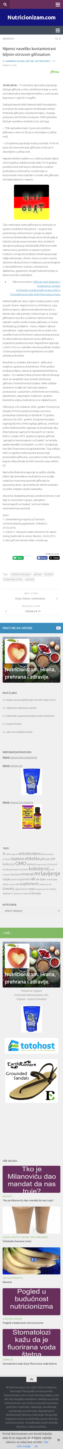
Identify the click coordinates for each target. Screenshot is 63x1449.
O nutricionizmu (12, 1319)
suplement (29, 883)
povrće (24, 879)
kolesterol (39, 868)
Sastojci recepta (13, 1278)
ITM (49, 864)
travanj (8, 889)
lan (13, 874)
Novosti (8, 38)
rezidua (12, 884)
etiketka (32, 858)
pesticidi (30, 579)
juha (53, 864)
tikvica (48, 884)
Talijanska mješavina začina (21, 707)
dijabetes (17, 859)
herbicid (49, 574)
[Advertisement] (31, 1130)
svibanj (42, 884)
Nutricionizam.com (31, 17)
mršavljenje (47, 873)
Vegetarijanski (39, 1237)
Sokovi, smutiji (11, 1237)
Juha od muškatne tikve (19, 731)
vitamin (52, 889)
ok (36, 1446)
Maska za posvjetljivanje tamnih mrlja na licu (31, 699)
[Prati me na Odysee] (58, 628)
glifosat (37, 574)
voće (26, 893)
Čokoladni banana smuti (17, 1241)
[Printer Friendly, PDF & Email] (54, 71)
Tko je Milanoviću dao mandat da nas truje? (28, 1200)
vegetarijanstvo (42, 889)
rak (32, 879)
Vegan (25, 1237)
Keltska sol (12, 765)
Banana (7, 1282)
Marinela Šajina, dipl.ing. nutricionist (28, 61)
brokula (6, 859)
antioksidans (30, 853)
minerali (27, 874)
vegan (32, 888)
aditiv (8, 854)
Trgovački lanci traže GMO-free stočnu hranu (35, 294)
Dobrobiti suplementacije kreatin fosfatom (30, 715)
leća (17, 874)
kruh (51, 869)
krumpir (6, 874)
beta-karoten (48, 854)
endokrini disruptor (21, 574)
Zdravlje (8, 1359)
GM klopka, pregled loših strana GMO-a (38, 290)
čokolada (35, 893)
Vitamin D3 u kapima (18, 802)
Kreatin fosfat (14, 723)
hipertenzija (41, 865)
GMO (20, 863)
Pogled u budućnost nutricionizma (23, 1322)
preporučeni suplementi (20, 757)
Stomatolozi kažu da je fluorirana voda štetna (30, 1363)
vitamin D (18, 893)
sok (17, 884)
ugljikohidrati (21, 889)
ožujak (6, 879)
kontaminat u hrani (13, 579)
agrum (15, 854)
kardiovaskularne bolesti (15, 869)
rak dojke (41, 879)
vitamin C (8, 893)
